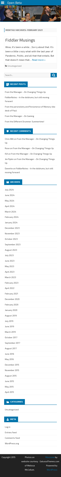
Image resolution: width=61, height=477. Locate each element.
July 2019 (9, 321)
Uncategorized (14, 66)
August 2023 (11, 250)
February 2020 (11, 304)
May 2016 (9, 359)
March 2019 (10, 332)
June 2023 (9, 261)
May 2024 (9, 200)
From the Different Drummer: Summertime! (24, 121)
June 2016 (9, 354)
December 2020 (12, 299)
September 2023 (12, 244)
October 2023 (11, 239)
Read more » (38, 59)
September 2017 (12, 343)
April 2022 (9, 288)
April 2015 (9, 392)
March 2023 (10, 277)
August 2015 (11, 375)
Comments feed (12, 438)
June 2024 (10, 195)
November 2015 (12, 370)
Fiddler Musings (20, 39)
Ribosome (50, 457)
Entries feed (11, 432)
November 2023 (12, 233)
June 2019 (9, 326)
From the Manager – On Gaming (19, 116)
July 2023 (9, 255)
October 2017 (11, 337)
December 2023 (12, 228)
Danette (9, 168)
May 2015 (9, 386)
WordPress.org (12, 443)
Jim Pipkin (9, 159)
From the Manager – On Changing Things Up (25, 92)
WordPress (52, 469)
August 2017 (11, 348)
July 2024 (9, 189)
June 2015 (9, 381)
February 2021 (11, 293)
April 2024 (10, 206)
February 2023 (11, 282)
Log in (7, 427)
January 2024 (11, 222)
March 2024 (10, 211)
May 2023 (9, 266)
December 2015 (12, 364)
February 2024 (12, 217)
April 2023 (9, 271)
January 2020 (11, 310)
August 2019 (11, 315)
